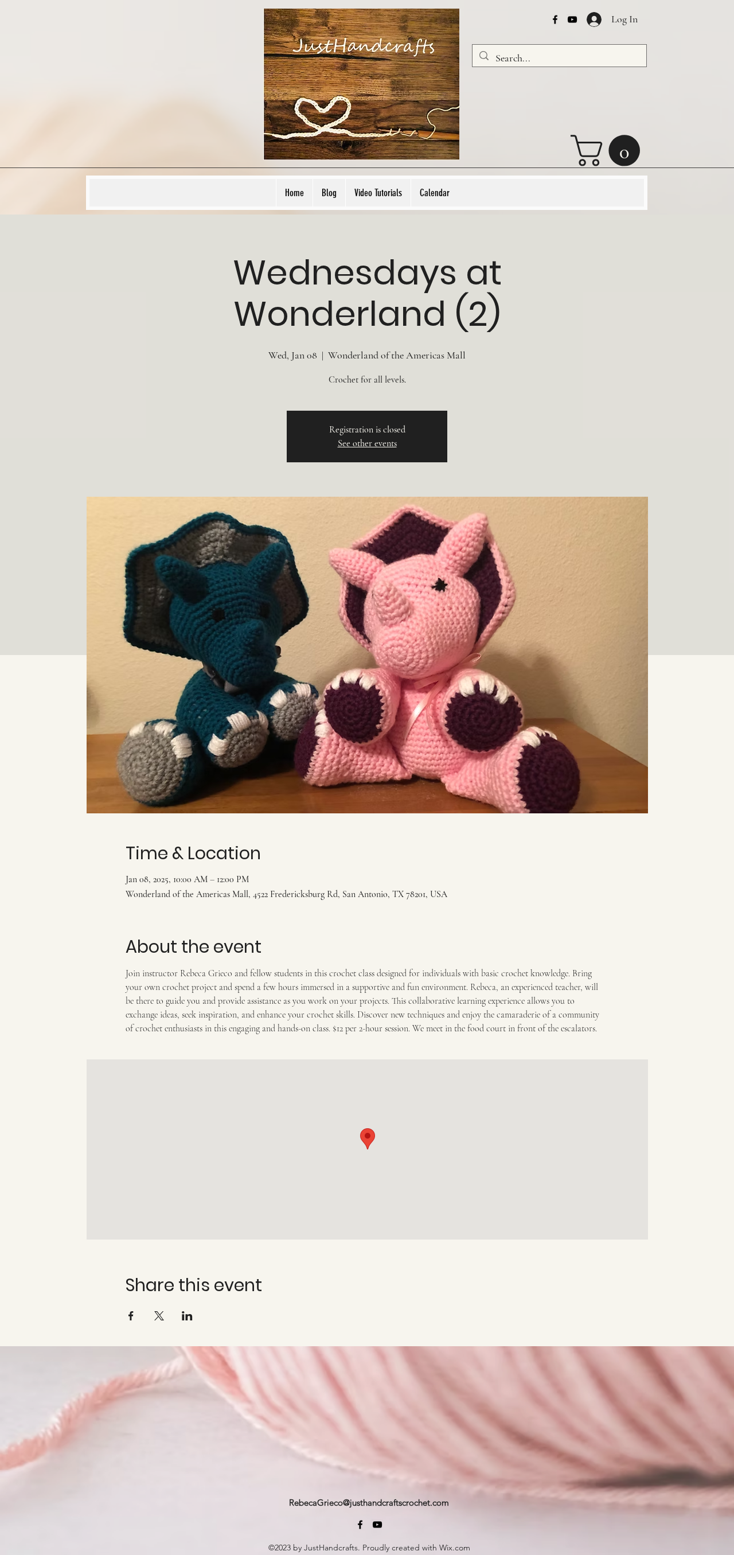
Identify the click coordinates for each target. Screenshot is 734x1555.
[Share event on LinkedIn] (187, 1315)
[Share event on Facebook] (131, 1315)
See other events (367, 443)
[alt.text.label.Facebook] (555, 19)
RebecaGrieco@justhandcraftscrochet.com (369, 1502)
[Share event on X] (159, 1315)
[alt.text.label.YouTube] (572, 19)
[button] (609, 150)
